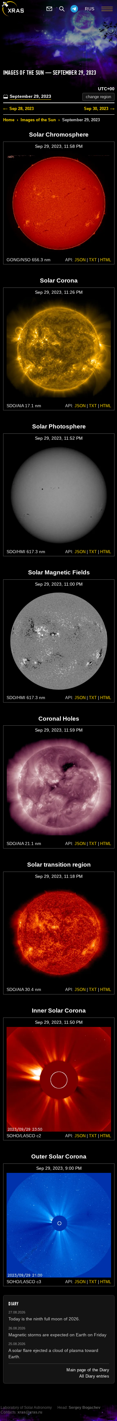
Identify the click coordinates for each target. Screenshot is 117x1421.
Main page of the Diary (87, 1370)
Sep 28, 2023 (21, 108)
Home (8, 120)
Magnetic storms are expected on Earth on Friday (57, 1334)
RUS (90, 8)
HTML (105, 260)
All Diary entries (94, 1376)
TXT (93, 260)
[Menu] (107, 8)
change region (98, 96)
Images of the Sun (38, 120)
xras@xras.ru (29, 1412)
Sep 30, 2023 (96, 108)
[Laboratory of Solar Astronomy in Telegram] (74, 9)
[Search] (62, 9)
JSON (80, 260)
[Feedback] (49, 9)
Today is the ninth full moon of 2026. (44, 1318)
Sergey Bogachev (84, 1407)
